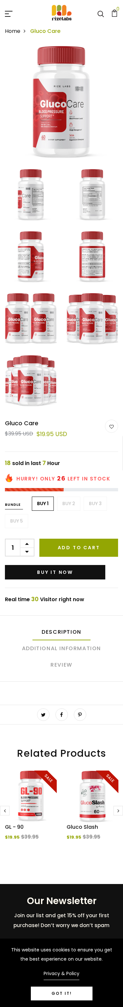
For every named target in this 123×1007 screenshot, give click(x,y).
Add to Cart (79, 547)
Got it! (61, 993)
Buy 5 (16, 521)
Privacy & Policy (61, 973)
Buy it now (55, 572)
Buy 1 (43, 503)
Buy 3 (95, 503)
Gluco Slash (82, 827)
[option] (31, 815)
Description (61, 632)
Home (12, 31)
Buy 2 (68, 503)
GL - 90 (14, 827)
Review (61, 665)
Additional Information (61, 648)
